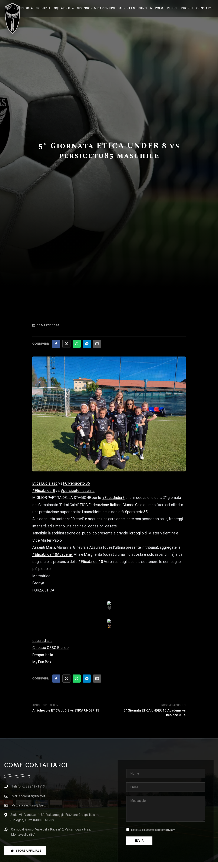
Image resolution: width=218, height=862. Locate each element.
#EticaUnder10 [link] (90, 562)
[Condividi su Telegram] (87, 344)
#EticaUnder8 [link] (43, 490)
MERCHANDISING (132, 8)
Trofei (187, 8)
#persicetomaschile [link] (78, 490)
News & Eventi (164, 8)
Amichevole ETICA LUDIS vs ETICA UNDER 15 (65, 710)
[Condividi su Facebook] (56, 344)
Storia (26, 8)
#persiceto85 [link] (136, 512)
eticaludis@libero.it (32, 796)
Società (43, 8)
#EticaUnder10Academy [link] (52, 554)
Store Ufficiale (28, 850)
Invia (139, 841)
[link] (44, 483)
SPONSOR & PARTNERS (96, 8)
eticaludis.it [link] (42, 641)
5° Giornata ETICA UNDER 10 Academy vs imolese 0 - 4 (155, 713)
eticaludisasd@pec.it (33, 805)
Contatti (205, 8)
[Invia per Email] (97, 344)
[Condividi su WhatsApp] (77, 344)
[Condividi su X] (66, 344)
